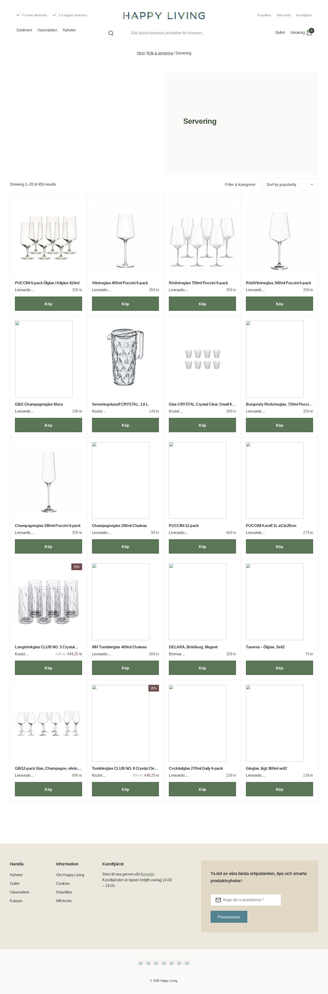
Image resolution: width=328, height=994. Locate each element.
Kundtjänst (304, 15)
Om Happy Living (70, 875)
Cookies (63, 884)
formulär (147, 874)
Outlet (280, 32)
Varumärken (47, 30)
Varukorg (297, 32)
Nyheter (69, 30)
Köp (48, 304)
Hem (141, 53)
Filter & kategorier (240, 185)
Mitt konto (284, 15)
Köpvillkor (264, 15)
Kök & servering (160, 53)
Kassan (16, 901)
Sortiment (24, 30)
